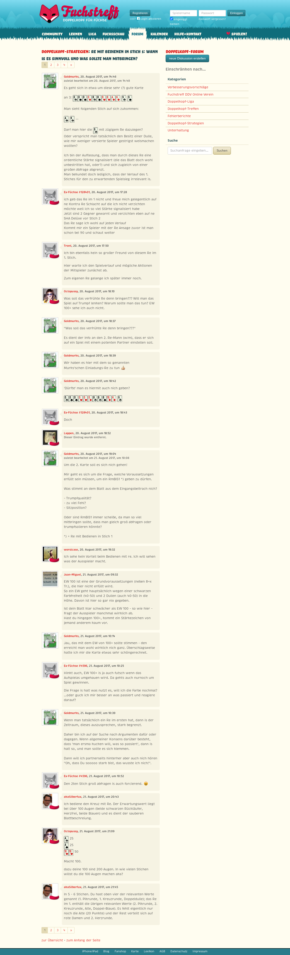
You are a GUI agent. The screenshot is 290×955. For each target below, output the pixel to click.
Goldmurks (71, 77)
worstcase (71, 549)
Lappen (69, 433)
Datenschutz (178, 951)
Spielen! (239, 33)
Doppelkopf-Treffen (183, 109)
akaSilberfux (72, 797)
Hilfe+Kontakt (187, 33)
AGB (162, 951)
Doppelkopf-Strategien (64, 51)
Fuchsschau (113, 33)
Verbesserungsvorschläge (188, 87)
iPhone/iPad (90, 951)
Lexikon (149, 951)
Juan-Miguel (72, 574)
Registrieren (140, 13)
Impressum (200, 951)
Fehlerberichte (179, 116)
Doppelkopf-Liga (181, 101)
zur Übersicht (52, 940)
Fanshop (120, 951)
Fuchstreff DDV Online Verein (190, 94)
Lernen (75, 33)
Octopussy (71, 291)
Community (52, 33)
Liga (92, 33)
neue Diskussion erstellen (187, 58)
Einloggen (236, 13)
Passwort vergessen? (212, 19)
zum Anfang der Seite (83, 940)
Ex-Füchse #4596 (75, 666)
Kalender (159, 33)
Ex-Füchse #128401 (77, 192)
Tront (67, 246)
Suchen (222, 150)
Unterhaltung (178, 130)
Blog (106, 951)
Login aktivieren (151, 18)
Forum (137, 33)
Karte (135, 951)
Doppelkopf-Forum (184, 51)
